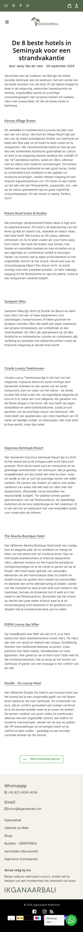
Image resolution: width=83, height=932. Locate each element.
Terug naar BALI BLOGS (44, 759)
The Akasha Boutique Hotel (24, 536)
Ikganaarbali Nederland (46, 904)
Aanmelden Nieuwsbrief (21, 851)
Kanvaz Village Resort (20, 121)
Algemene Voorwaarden (21, 859)
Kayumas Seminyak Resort (23, 448)
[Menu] (6, 21)
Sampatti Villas (15, 301)
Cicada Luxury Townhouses (24, 368)
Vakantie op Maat (16, 828)
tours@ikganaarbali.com (24, 809)
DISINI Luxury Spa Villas (21, 624)
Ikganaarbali (12, 820)
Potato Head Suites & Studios (25, 213)
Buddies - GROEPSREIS (20, 843)
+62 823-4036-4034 (22, 792)
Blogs (8, 836)
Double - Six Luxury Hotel (22, 683)
